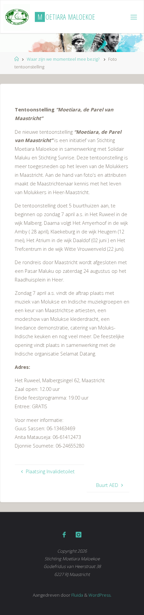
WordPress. (100, 595)
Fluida (76, 595)
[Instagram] (78, 534)
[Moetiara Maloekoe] (16, 17)
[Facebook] (64, 534)
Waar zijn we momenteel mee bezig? (63, 59)
